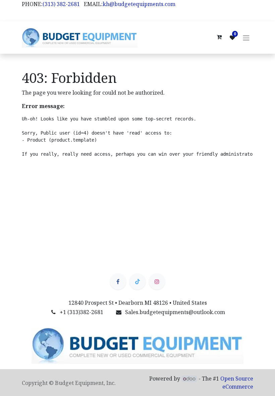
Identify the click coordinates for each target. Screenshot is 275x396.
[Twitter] (137, 282)
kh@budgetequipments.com (139, 4)
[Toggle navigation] (246, 37)
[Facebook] (118, 282)
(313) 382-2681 (61, 4)
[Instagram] (157, 282)
